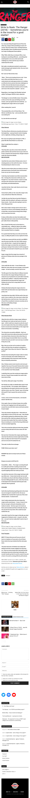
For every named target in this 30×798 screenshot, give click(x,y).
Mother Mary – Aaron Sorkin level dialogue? (12, 712)
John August (5, 769)
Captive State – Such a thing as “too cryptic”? (16, 732)
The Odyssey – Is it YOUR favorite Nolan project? (13, 709)
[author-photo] (15, 607)
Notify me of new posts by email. (10, 680)
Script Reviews (5, 760)
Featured (4, 754)
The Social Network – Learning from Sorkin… (12, 716)
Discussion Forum (17, 563)
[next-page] (5, 641)
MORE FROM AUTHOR (18, 616)
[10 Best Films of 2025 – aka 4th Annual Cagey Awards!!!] (5, 629)
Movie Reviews (8, 22)
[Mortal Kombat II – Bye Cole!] (5, 622)
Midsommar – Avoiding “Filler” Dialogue (7, 593)
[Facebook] (2, 39)
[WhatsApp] (13, 39)
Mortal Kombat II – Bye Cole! (17, 620)
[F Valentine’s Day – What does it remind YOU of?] (5, 636)
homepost (8, 575)
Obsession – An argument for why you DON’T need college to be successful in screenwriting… (14, 719)
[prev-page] (2, 641)
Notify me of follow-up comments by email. (13, 678)
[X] (6, 39)
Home (2, 22)
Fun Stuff (4, 756)
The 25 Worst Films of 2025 (14, 729)
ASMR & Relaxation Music (8, 771)
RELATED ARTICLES (6, 616)
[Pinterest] (9, 39)
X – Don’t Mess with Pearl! (8, 706)
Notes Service (20, 567)
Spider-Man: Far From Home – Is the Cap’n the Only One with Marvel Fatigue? (22, 594)
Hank (3, 37)
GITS (3, 773)
